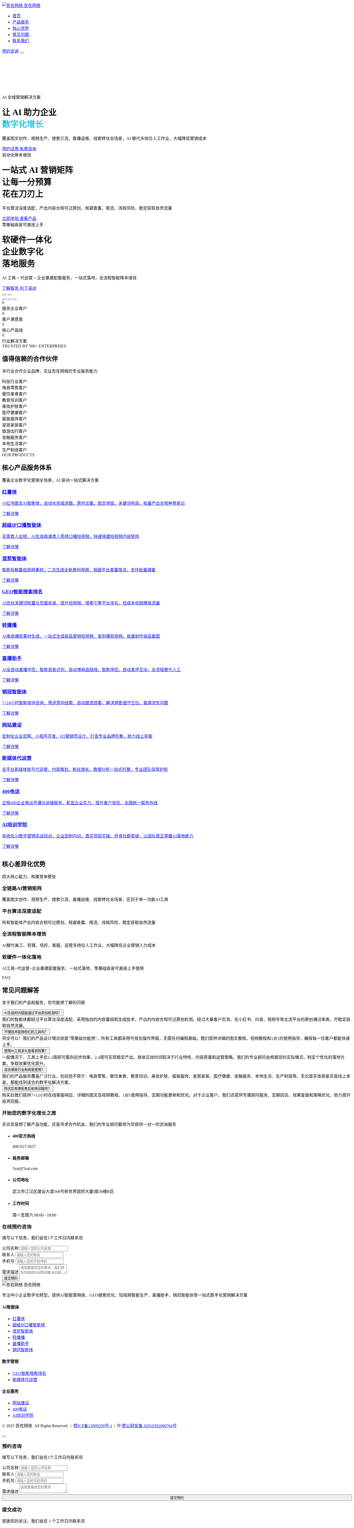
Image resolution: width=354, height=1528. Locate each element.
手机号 (8, 1261)
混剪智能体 (22, 1331)
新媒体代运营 (24, 1379)
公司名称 (10, 1248)
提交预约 (11, 1278)
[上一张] (4, 294)
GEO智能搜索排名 (29, 1373)
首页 (16, 16)
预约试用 (11, 149)
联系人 (8, 1255)
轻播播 (18, 1337)
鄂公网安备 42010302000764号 (149, 1426)
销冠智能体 (22, 1350)
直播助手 (20, 1343)
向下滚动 (28, 288)
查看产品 (28, 218)
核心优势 (20, 28)
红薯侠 (18, 1319)
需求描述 (10, 1272)
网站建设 (20, 1403)
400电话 (19, 1409)
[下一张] (9, 294)
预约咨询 (10, 51)
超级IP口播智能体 (28, 1325)
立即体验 (11, 218)
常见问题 (20, 34)
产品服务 (20, 22)
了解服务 (11, 288)
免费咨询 (28, 149)
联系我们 (20, 41)
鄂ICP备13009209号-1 (92, 1426)
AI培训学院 (22, 1415)
